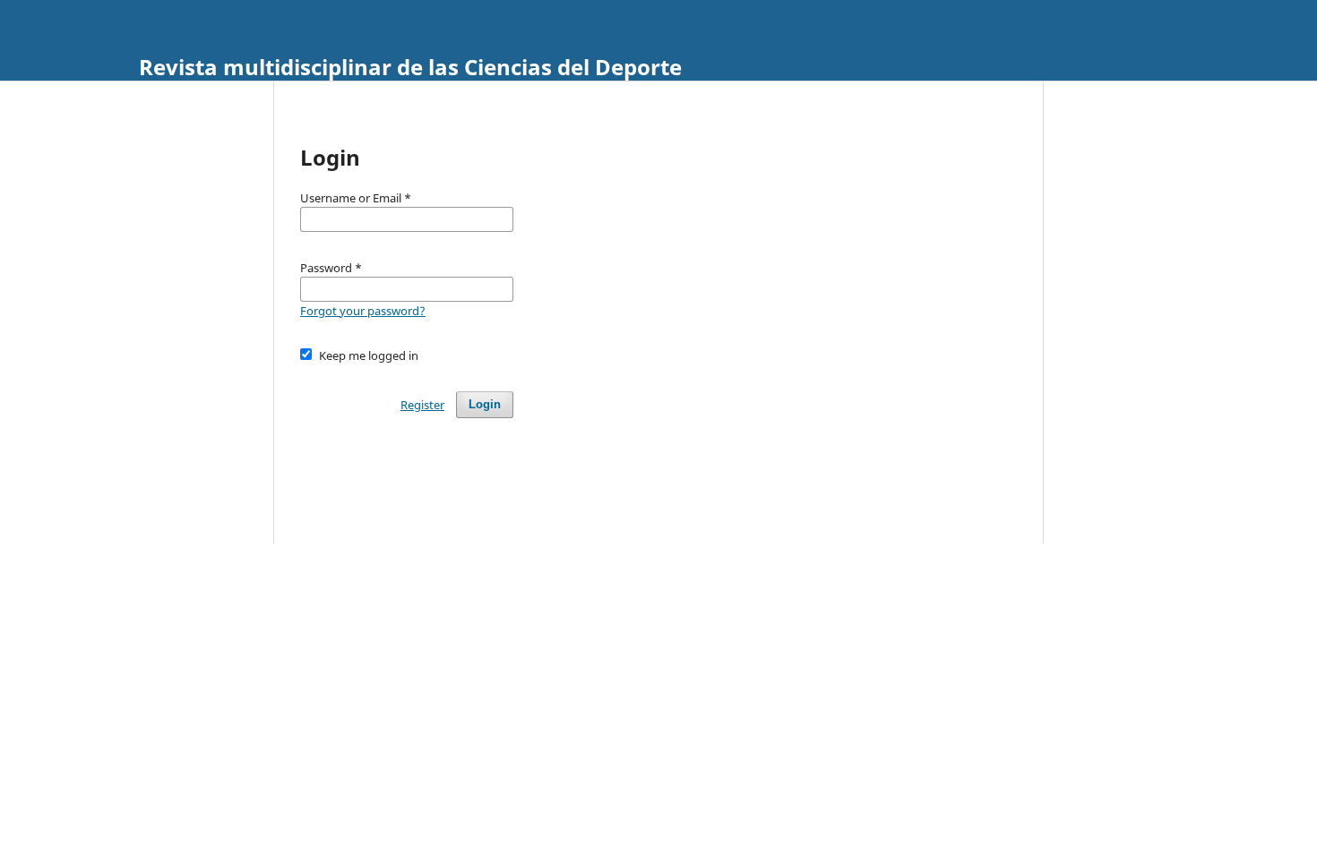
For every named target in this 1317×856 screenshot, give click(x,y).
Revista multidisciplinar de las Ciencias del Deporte (410, 66)
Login (485, 404)
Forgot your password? (363, 311)
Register (422, 405)
